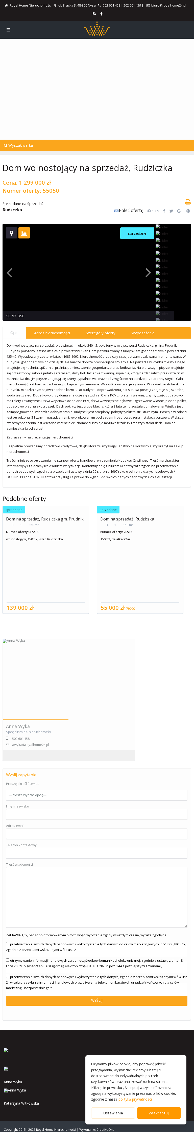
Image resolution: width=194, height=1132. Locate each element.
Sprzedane (12, 203)
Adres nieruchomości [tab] (52, 332)
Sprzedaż (35, 203)
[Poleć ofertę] (116, 212)
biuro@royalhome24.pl (168, 5)
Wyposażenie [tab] (143, 332)
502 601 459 (132, 5)
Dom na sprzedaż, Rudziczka (127, 519)
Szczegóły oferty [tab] (100, 332)
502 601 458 (111, 5)
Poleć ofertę (131, 210)
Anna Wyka (18, 726)
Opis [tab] (14, 332)
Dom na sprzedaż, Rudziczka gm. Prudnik (45, 519)
